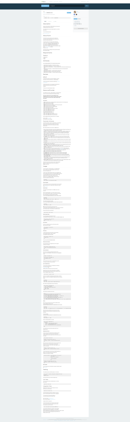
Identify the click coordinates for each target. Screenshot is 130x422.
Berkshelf (46, 16)
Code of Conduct (55, 420)
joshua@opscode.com (52, 399)
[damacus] (77, 14)
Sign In (88, 1)
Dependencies (49, 21)
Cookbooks (51, 1)
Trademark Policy (71, 420)
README (45, 21)
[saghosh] (75, 14)
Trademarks (45, 419)
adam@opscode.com (50, 398)
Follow (69, 12)
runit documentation (47, 46)
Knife (48, 16)
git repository (46, 186)
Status (74, 420)
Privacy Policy (65, 420)
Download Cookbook (81, 28)
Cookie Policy (68, 420)
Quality (55, 21)
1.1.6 (49, 12)
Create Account (83, 1)
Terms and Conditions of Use (60, 420)
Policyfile (44, 16)
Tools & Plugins (56, 1)
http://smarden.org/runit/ (46, 33)
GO (86, 5)
